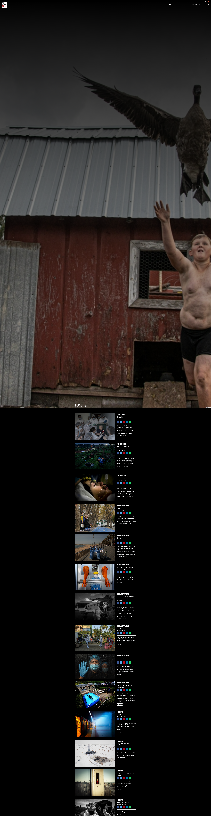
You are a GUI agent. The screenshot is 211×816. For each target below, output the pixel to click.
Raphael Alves (121, 600)
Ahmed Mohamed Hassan (124, 659)
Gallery (200, 4)
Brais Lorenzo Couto (123, 419)
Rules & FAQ (177, 4)
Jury (183, 4)
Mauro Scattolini (122, 804)
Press (184, 1)
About (170, 4)
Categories (194, 4)
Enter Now (207, 4)
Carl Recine (121, 687)
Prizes (188, 4)
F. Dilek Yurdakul (122, 569)
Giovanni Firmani (122, 775)
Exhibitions (200, 1)
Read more (119, 437)
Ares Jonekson (121, 450)
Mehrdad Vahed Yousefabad (125, 745)
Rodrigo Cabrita (122, 480)
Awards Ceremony (191, 1)
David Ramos (121, 540)
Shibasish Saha (121, 630)
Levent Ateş (121, 510)
